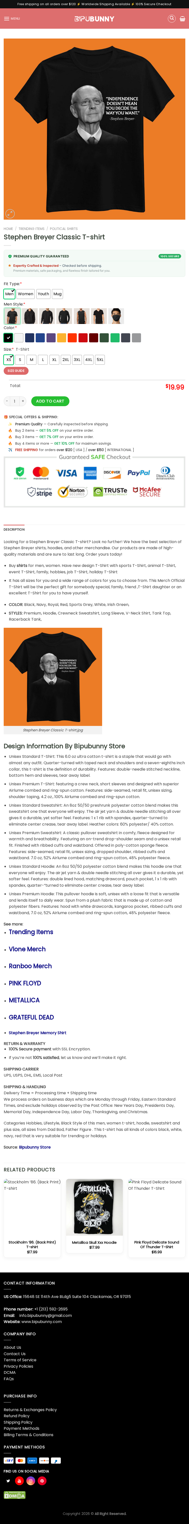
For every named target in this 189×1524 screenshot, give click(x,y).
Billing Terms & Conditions (28, 1435)
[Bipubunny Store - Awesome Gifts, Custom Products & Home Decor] (94, 18)
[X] (8, 1480)
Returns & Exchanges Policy (30, 1410)
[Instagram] (30, 1480)
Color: (10, 328)
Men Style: (14, 304)
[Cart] (182, 18)
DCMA (10, 1372)
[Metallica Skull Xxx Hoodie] (94, 1207)
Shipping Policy (18, 1422)
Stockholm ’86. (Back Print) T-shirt (32, 1244)
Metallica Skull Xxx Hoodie (94, 1242)
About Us (12, 1347)
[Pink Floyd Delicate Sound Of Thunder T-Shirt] (156, 1207)
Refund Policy (17, 1416)
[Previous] (4, 1225)
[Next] (185, 1225)
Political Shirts (64, 229)
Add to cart (50, 401)
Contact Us (15, 1354)
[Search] (172, 19)
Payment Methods (21, 1428)
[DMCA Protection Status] (15, 1494)
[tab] (14, 530)
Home (8, 229)
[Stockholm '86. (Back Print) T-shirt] (32, 1207)
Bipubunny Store (35, 1147)
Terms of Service (20, 1360)
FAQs (9, 1379)
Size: (9, 349)
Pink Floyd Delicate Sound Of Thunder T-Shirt (156, 1244)
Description (14, 529)
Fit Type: (13, 284)
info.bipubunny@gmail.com (45, 1315)
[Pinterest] (42, 1480)
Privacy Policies (18, 1366)
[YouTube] (19, 1480)
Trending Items (31, 229)
